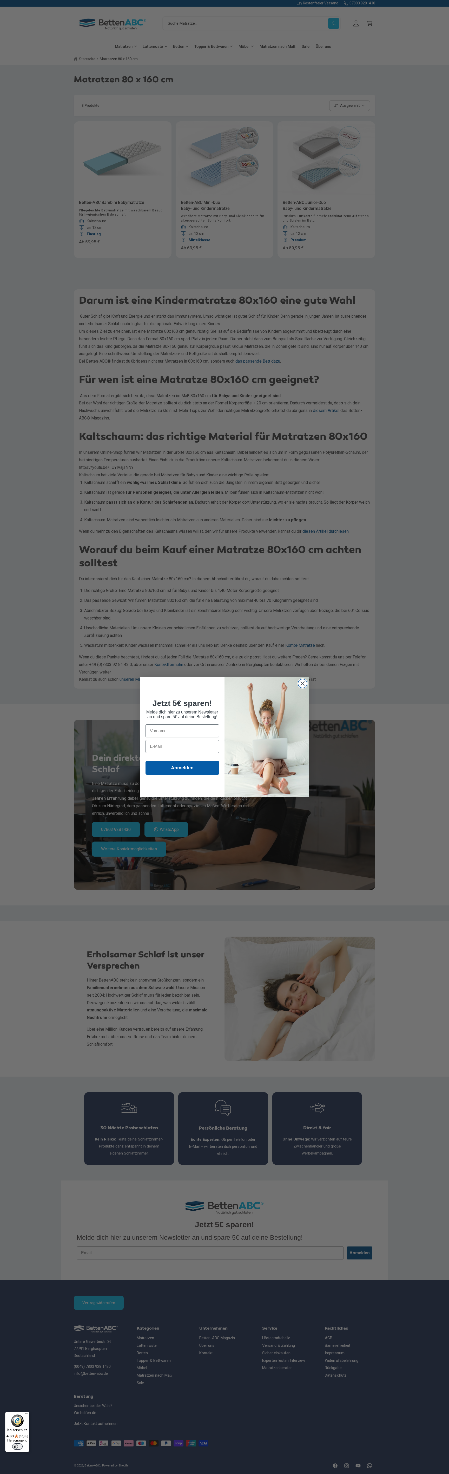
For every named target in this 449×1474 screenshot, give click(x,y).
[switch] (17, 1446)
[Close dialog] (302, 683)
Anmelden (182, 767)
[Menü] (26, 1415)
